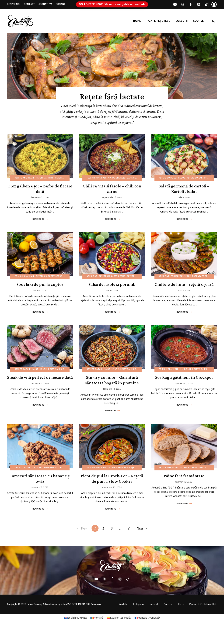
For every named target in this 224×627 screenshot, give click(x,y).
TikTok (206, 4)
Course (198, 21)
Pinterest (198, 4)
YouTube (123, 604)
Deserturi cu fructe (56, 467)
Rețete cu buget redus (68, 178)
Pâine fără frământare (184, 475)
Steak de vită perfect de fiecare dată (40, 377)
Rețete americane (24, 178)
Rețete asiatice (45, 178)
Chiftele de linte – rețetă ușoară (184, 284)
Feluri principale (96, 178)
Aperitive (92, 276)
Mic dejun (113, 178)
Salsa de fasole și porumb (112, 284)
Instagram (138, 604)
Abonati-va (45, 4)
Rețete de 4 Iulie (136, 276)
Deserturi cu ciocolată (29, 467)
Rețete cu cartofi (197, 178)
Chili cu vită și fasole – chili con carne (112, 188)
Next (140, 528)
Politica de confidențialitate (203, 604)
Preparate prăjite (202, 276)
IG (183, 4)
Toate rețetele (158, 21)
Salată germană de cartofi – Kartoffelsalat (184, 188)
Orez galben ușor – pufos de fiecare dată (40, 188)
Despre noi (13, 4)
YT (175, 4)
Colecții (182, 21)
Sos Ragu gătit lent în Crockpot (184, 377)
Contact (29, 4)
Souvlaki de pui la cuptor (39, 284)
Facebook (153, 604)
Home (137, 21)
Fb (191, 4)
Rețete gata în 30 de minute (31, 369)
